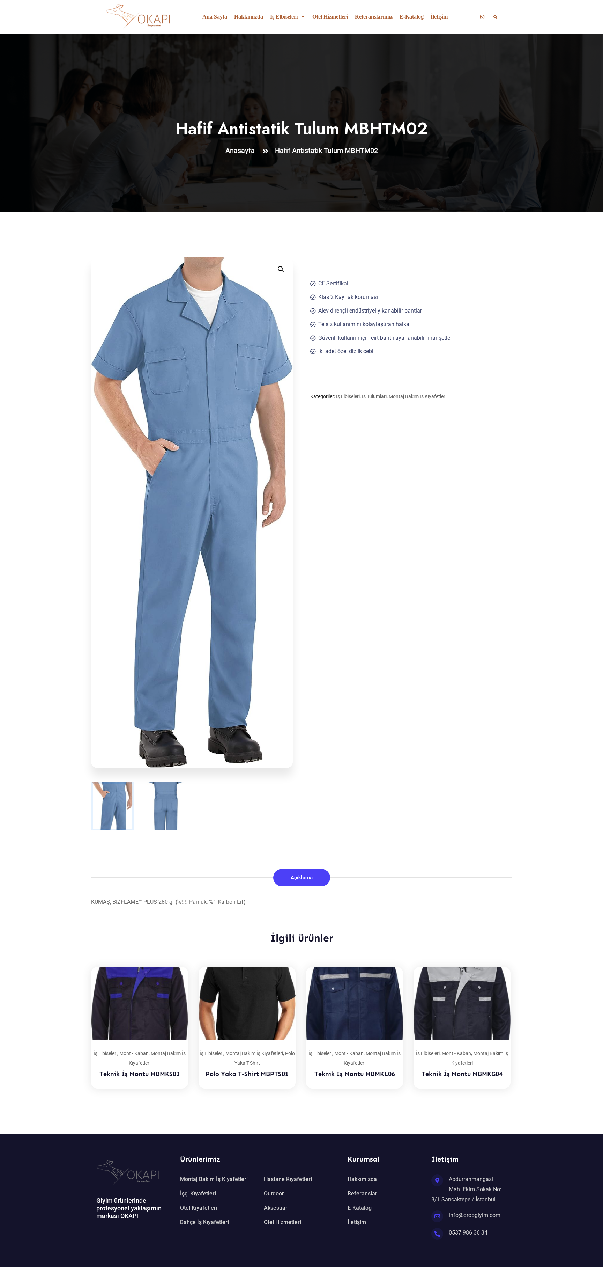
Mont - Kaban (134, 1053)
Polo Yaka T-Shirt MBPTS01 (247, 1074)
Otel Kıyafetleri (198, 1207)
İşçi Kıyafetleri (198, 1193)
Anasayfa (241, 150)
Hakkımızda (248, 17)
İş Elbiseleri (284, 17)
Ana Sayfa (214, 17)
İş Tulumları (374, 396)
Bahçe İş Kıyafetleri (204, 1222)
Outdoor (274, 1193)
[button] (281, 269)
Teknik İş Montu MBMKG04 (462, 1074)
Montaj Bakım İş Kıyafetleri (417, 396)
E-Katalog (412, 17)
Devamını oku (174, 967)
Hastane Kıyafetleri (288, 1179)
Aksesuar (276, 1207)
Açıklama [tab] (302, 877)
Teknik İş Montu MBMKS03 (139, 1074)
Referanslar (362, 1193)
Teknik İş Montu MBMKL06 (354, 1074)
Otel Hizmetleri (330, 17)
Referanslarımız (374, 17)
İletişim (439, 17)
